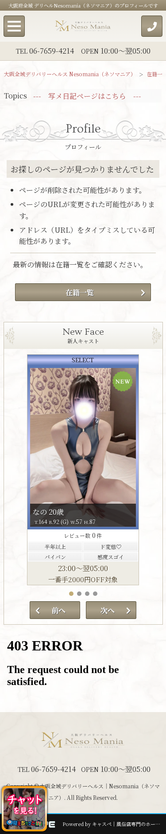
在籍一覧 (80, 292)
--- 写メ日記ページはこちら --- (87, 96)
